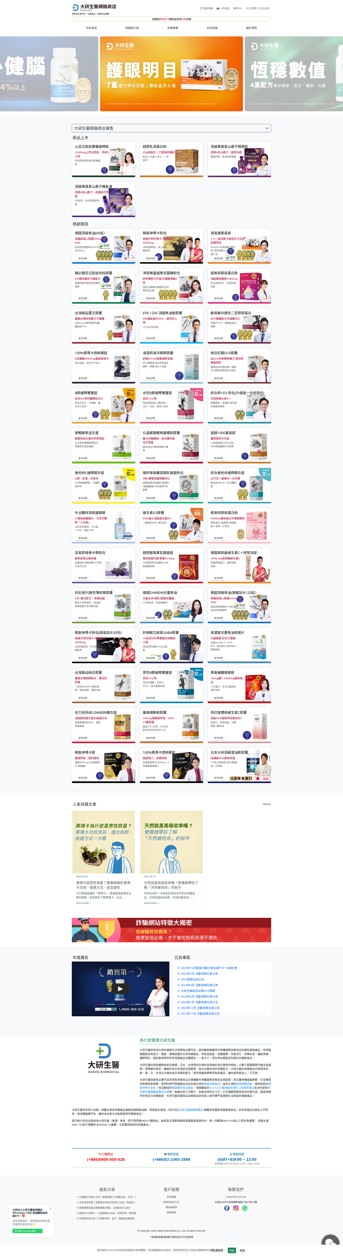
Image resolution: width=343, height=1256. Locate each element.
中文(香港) (251, 8)
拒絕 (242, 1250)
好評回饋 (212, 28)
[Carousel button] (21, 74)
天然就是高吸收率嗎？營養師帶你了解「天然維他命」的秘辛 (171, 885)
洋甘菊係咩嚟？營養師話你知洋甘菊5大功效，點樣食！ (107, 1202)
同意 (231, 1250)
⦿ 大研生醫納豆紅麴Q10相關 (196, 991)
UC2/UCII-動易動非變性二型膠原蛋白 (231, 1087)
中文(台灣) (264, 8)
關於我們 (251, 28)
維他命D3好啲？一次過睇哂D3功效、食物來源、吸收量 (107, 1213)
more (266, 804)
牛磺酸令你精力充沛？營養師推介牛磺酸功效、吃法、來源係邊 (111, 1197)
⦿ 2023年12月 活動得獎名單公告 (198, 1008)
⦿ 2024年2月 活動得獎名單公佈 (197, 996)
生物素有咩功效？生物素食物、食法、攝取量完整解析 (107, 1218)
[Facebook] (227, 1208)
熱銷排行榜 (132, 28)
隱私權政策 (217, 1250)
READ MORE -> (83, 903)
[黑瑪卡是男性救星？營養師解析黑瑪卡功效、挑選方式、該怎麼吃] (104, 842)
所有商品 (91, 28)
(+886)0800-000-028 (236, 1196)
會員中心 (237, 8)
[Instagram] (235, 1208)
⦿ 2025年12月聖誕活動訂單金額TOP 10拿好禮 (207, 968)
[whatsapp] (244, 1208)
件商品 (225, 8)
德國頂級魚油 (212, 1083)
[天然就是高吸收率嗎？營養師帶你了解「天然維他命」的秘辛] (171, 842)
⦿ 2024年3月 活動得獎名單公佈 (197, 985)
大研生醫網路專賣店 (191, 1110)
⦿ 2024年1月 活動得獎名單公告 (197, 1002)
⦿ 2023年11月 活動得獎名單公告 (198, 1014)
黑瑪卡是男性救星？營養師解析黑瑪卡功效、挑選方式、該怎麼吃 (103, 885)
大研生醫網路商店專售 (93, 128)
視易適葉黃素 (244, 1083)
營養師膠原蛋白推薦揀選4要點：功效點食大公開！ (105, 1207)
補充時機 (208, 8)
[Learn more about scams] (171, 932)
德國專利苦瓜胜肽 (182, 1087)
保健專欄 (172, 28)
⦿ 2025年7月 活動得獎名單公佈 (197, 974)
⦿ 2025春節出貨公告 (190, 979)
